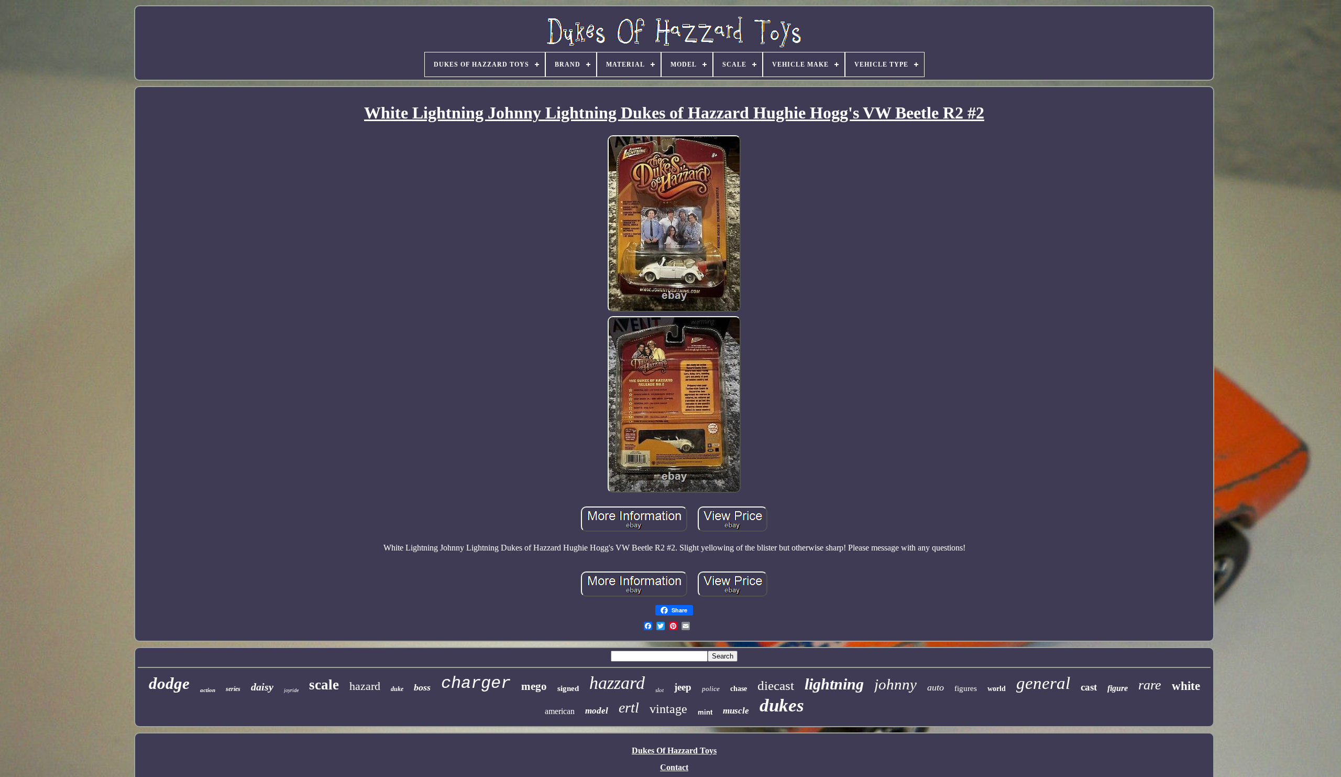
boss (422, 687)
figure (1117, 688)
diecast (775, 685)
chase (738, 689)
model (596, 711)
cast (1089, 687)
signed (568, 688)
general (1043, 683)
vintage (668, 709)
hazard (364, 686)
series (233, 689)
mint (705, 712)
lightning (834, 684)
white (1186, 686)
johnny (895, 684)
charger (476, 683)
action (207, 690)
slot (659, 690)
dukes (782, 705)
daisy (262, 687)
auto (935, 687)
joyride (291, 690)
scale (324, 685)
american (560, 711)
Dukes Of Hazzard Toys (674, 750)
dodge (169, 683)
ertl (629, 707)
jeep (682, 687)
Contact (674, 767)
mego (534, 686)
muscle (736, 711)
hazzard (617, 683)
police (711, 689)
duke (397, 689)
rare (1149, 685)
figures (965, 688)
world (996, 689)
